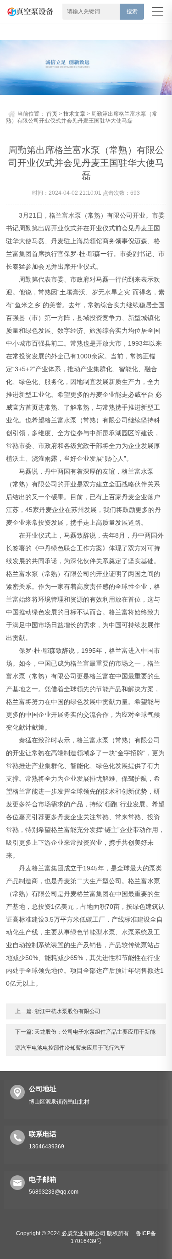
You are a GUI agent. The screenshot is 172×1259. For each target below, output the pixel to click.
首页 (51, 114)
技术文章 (74, 114)
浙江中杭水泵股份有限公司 (66, 1011)
